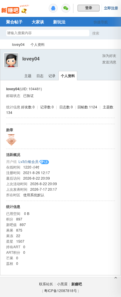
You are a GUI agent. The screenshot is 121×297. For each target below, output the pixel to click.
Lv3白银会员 (28, 161)
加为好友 (109, 55)
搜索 (95, 32)
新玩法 (59, 22)
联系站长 (46, 283)
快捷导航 (101, 22)
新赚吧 (3, 44)
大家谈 (38, 22)
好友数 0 (28, 106)
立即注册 (111, 8)
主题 (27, 75)
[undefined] (53, 8)
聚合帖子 (14, 22)
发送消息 (109, 61)
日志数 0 (66, 106)
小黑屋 (62, 283)
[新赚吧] (15, 13)
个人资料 (68, 75)
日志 (39, 75)
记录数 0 (47, 106)
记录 (52, 75)
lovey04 (18, 44)
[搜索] (112, 33)
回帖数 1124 (87, 106)
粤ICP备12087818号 (60, 290)
